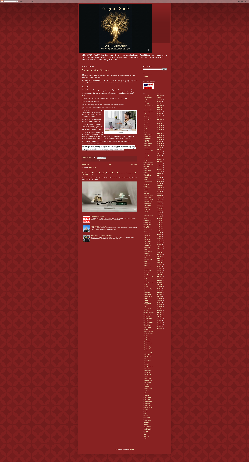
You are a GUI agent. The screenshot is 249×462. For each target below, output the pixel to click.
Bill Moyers (147, 129)
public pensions (148, 345)
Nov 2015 (159, 187)
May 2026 (159, 95)
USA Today (147, 417)
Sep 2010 (159, 246)
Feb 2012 (159, 221)
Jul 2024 (159, 117)
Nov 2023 (159, 125)
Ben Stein (147, 123)
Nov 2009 (159, 264)
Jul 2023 (159, 131)
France (146, 191)
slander (146, 376)
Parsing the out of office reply (95, 70)
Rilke (145, 359)
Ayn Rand (147, 113)
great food (147, 209)
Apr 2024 (159, 121)
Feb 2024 (159, 123)
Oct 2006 (159, 320)
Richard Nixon (148, 355)
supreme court (148, 388)
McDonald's (147, 279)
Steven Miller (147, 382)
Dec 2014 (159, 197)
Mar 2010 (159, 258)
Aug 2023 (159, 129)
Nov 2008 (159, 286)
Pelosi (146, 320)
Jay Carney (147, 241)
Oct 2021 (159, 141)
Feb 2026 (159, 97)
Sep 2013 (159, 203)
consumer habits (148, 151)
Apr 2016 (159, 183)
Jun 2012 (159, 217)
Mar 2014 (159, 201)
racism (146, 351)
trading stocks (148, 407)
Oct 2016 (159, 177)
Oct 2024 (159, 113)
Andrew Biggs (148, 109)
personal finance (148, 322)
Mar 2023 (159, 133)
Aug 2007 (159, 306)
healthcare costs (148, 215)
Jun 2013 (159, 205)
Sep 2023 (159, 127)
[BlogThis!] (99, 158)
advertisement (148, 97)
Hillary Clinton (148, 222)
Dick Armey (147, 168)
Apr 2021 (159, 147)
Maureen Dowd (148, 277)
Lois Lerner (147, 269)
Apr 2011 (159, 233)
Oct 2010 (159, 244)
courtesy (88, 160)
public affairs (147, 341)
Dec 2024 (159, 111)
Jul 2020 (159, 157)
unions (146, 415)
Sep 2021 (159, 143)
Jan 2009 (159, 284)
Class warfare (148, 143)
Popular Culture (148, 333)
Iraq (145, 237)
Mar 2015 (159, 193)
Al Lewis (146, 103)
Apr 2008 (159, 290)
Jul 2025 (159, 103)
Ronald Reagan (148, 367)
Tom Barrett (147, 403)
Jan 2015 (159, 195)
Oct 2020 (159, 155)
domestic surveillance (147, 175)
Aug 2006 (159, 324)
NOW (145, 298)
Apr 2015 (159, 191)
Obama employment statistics (147, 303)
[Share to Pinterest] (105, 158)
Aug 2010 (159, 248)
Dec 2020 (159, 151)
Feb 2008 (159, 294)
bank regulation (148, 117)
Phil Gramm (147, 327)
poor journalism (148, 331)
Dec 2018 (159, 165)
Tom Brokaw (147, 405)
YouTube (146, 438)
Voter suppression (147, 420)
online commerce (149, 312)
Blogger (132, 449)
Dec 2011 (159, 223)
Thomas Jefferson (146, 394)
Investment (147, 235)
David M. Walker (148, 162)
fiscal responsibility (147, 187)
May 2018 (159, 169)
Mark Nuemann (148, 275)
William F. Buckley (146, 432)
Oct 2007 (159, 302)
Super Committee (147, 385)
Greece (146, 211)
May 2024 (159, 119)
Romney (146, 363)
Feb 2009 (159, 282)
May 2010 (159, 254)
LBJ (145, 257)
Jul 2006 (159, 326)
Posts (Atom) (92, 167)
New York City (148, 289)
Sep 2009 (159, 268)
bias (145, 125)
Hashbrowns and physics (97, 216)
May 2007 (159, 310)
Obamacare (147, 307)
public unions (148, 349)
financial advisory (146, 183)
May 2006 (159, 328)
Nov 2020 (159, 153)
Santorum (147, 369)
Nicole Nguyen (148, 296)
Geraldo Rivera (148, 201)
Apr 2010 (159, 256)
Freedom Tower (148, 195)
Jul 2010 (159, 250)
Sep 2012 (159, 215)
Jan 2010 (159, 262)
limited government (147, 266)
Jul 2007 (159, 308)
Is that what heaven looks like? (99, 226)
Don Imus (146, 177)
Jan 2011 (159, 238)
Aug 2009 (159, 270)
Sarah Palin (147, 370)
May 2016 (159, 181)
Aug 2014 (159, 199)
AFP (145, 99)
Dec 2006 (159, 318)
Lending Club (148, 259)
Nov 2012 (159, 211)
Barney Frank (148, 121)
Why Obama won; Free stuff (148, 428)
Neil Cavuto (147, 287)
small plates (147, 378)
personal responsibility (147, 325)
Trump (146, 411)
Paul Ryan (147, 316)
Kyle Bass (147, 255)
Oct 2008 (159, 288)
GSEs (145, 213)
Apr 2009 (159, 278)
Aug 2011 (159, 229)
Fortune (146, 190)
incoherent (102, 160)
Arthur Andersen (148, 111)
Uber (145, 413)
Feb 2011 (159, 237)
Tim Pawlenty (148, 397)
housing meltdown (147, 227)
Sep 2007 (159, 304)
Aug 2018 (159, 167)
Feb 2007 (159, 314)
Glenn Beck (147, 203)
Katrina (146, 249)
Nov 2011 (159, 225)
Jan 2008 (159, 296)
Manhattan (147, 273)
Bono (145, 131)
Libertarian (147, 263)
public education (148, 343)
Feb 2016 (159, 185)
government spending (147, 206)
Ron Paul (146, 365)
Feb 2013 (159, 209)
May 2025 (159, 105)
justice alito (147, 247)
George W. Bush (148, 199)
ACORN (146, 95)
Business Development (148, 133)
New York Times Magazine (148, 291)
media (146, 281)
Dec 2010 (159, 241)
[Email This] (98, 158)
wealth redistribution (147, 425)
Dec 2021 (159, 139)
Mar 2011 (159, 234)
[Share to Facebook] (103, 158)
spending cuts (148, 380)
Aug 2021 (159, 145)
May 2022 (159, 137)
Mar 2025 (159, 107)
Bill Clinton (147, 127)
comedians (147, 149)
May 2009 (159, 276)
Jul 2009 (159, 272)
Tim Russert (147, 399)
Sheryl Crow (147, 374)
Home (109, 164)
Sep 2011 (159, 227)
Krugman (146, 253)
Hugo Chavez (148, 230)
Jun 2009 (159, 274)
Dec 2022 (159, 135)
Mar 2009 (159, 280)
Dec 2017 (159, 171)
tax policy (146, 390)
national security (148, 283)
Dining (146, 172)
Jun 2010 (159, 252)
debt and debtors (148, 164)
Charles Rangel (148, 138)
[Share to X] (101, 158)
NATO (146, 285)
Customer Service (95, 160)
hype (145, 231)
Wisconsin (147, 435)
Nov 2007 (159, 300)
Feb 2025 (159, 109)
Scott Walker (147, 372)
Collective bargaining (147, 146)
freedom (146, 193)
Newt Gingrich (148, 294)
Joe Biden (147, 243)
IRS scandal (147, 239)
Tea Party (146, 392)
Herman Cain (148, 220)
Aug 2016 (159, 179)
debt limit (146, 166)
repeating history (148, 353)
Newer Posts (85, 164)
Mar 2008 (159, 292)
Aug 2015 (159, 189)
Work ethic (147, 437)
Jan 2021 (159, 149)
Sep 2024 (159, 115)
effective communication (148, 180)
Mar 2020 (159, 161)
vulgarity (146, 422)
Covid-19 (146, 157)
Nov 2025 (159, 99)
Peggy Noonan (148, 318)
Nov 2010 (159, 242)
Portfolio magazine (147, 336)
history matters (148, 224)
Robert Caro (147, 361)
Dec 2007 (159, 298)
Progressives (147, 339)
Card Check (147, 136)
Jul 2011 (159, 231)
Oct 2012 (159, 213)
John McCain (147, 245)
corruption (147, 153)
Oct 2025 (159, 101)
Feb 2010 (159, 260)
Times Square (148, 401)
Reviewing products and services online (101, 235)
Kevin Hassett (148, 251)
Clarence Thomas (146, 141)
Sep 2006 (159, 322)
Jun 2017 (159, 173)
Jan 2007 (159, 316)
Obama (146, 300)
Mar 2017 (159, 175)
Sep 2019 (159, 163)
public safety (147, 347)
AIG (145, 101)
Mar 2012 (159, 219)
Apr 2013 (159, 207)
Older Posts (134, 164)
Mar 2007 (159, 312)
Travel (146, 409)
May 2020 (159, 159)
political (146, 329)
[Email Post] (94, 157)
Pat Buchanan (148, 314)
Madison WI (147, 271)
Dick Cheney (147, 170)
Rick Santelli (147, 357)
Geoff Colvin (147, 197)
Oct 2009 (159, 266)
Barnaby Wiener (148, 119)
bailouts (146, 115)
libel (145, 261)
